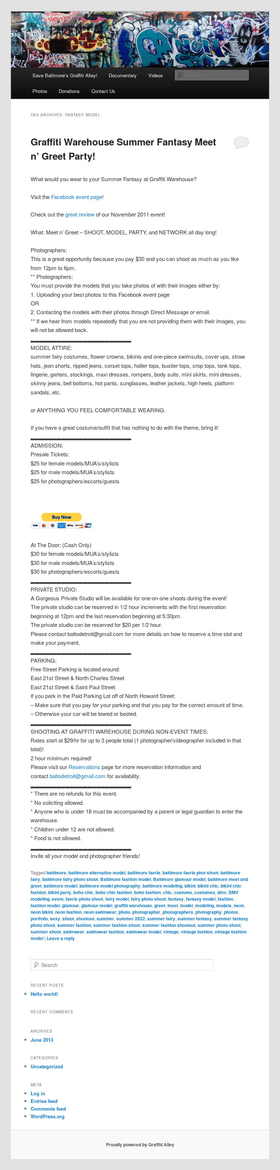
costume (183, 892)
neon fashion (68, 912)
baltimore (56, 872)
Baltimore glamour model (179, 879)
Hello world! (44, 993)
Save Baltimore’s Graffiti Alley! (64, 75)
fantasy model (200, 899)
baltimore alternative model (97, 872)
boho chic (83, 892)
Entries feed (44, 1100)
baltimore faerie (144, 872)
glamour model (96, 905)
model (186, 905)
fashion (225, 899)
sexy (55, 918)
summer (105, 918)
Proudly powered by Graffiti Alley (140, 1144)
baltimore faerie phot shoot (190, 872)
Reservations (84, 767)
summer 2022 (130, 918)
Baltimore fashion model (125, 879)
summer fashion (74, 925)
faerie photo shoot (84, 899)
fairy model (117, 899)
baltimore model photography (109, 885)
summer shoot (46, 931)
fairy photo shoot (148, 899)
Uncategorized (47, 1066)
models (224, 905)
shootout (85, 918)
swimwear (73, 931)
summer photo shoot (219, 925)
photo (124, 912)
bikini (189, 885)
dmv (221, 892)
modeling (204, 905)
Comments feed (48, 1108)
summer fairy (161, 918)
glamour (70, 905)
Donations (69, 90)
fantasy (176, 899)
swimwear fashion (105, 931)
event (57, 899)
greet (159, 905)
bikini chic (208, 885)
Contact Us (103, 90)
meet (172, 905)
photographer (146, 912)
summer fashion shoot (116, 925)
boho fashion (147, 892)
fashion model (45, 905)
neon (239, 905)
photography (208, 912)
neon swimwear (100, 912)
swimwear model (143, 931)
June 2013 (42, 1039)
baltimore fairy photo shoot (70, 879)
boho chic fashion (114, 892)
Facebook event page (76, 196)
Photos (39, 90)
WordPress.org (48, 1116)
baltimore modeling (162, 885)
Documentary (123, 75)
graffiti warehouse (133, 905)
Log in (38, 1093)
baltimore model (60, 885)
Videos (155, 75)
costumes (204, 892)
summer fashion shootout (168, 925)
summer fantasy (195, 918)
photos (231, 912)
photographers (178, 912)
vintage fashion (197, 931)
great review (79, 214)
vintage (171, 931)
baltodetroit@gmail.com (78, 776)
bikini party (59, 892)
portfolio (39, 918)
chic (167, 892)
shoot (68, 918)
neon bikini (42, 912)
